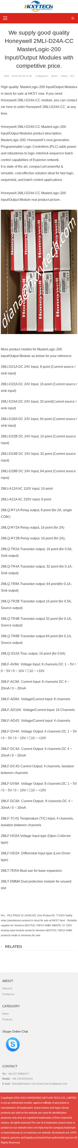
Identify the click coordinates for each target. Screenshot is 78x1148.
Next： (63, 920)
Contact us (8, 994)
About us (7, 988)
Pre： (4, 915)
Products (7, 1019)
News (54, 76)
